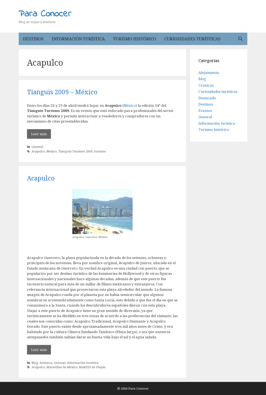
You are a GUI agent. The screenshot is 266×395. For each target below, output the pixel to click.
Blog (35, 363)
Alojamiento (208, 72)
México (130, 105)
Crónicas (206, 85)
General (37, 147)
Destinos (33, 39)
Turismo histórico (134, 39)
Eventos (205, 110)
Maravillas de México (62, 367)
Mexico (52, 151)
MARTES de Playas (92, 367)
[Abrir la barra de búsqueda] (240, 39)
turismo (100, 151)
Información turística (78, 39)
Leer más (39, 133)
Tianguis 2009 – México (62, 92)
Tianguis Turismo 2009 (75, 151)
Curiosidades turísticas (192, 39)
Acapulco (38, 151)
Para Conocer (45, 14)
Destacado (207, 98)
